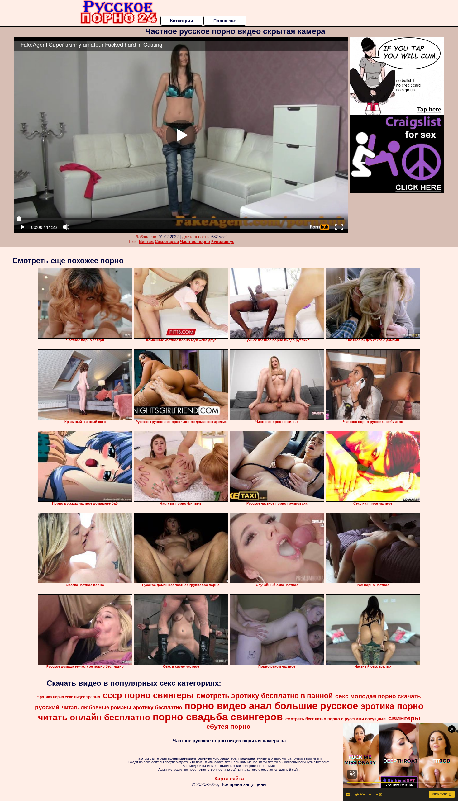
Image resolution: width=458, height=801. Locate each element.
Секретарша (167, 241)
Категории (181, 20)
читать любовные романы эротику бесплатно (122, 707)
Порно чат (224, 20)
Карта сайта (229, 778)
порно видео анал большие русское (271, 705)
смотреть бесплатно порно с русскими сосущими (335, 719)
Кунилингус (222, 241)
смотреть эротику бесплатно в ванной (264, 696)
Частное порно (195, 241)
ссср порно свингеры (148, 695)
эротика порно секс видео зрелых (68, 697)
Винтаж (146, 241)
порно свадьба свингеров (218, 717)
